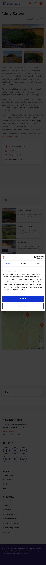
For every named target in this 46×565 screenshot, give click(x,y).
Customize (22, 306)
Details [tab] (23, 263)
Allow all (23, 299)
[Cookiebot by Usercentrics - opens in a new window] (34, 257)
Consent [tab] (8, 263)
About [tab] (37, 263)
